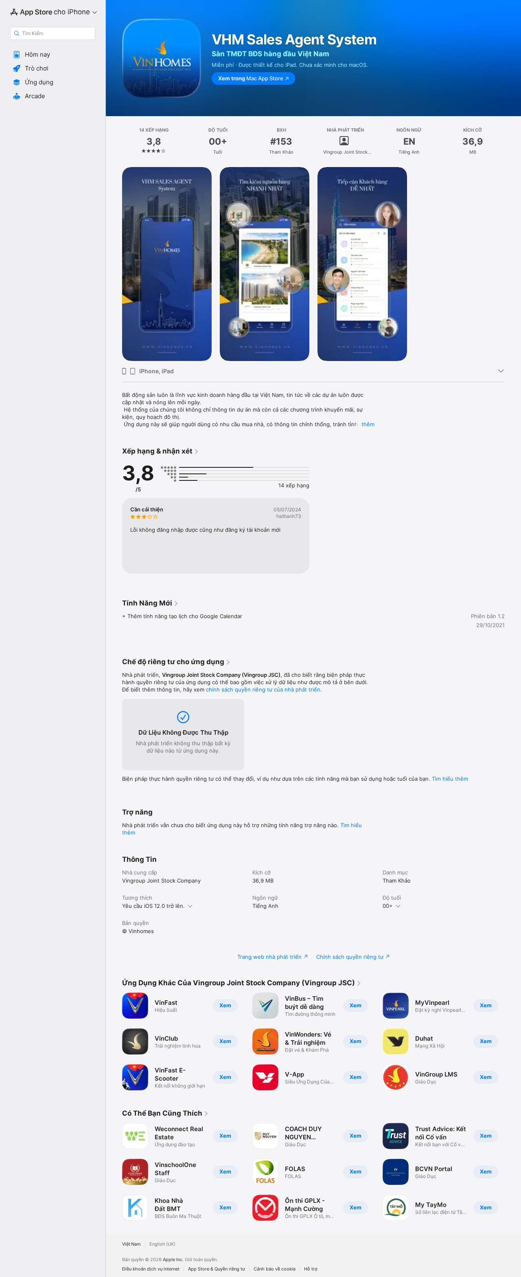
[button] (53, 54)
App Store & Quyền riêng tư (216, 1269)
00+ (388, 906)
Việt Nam (131, 1244)
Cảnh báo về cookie (275, 1269)
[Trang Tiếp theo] (513, 1041)
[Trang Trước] (114, 1041)
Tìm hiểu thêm (450, 778)
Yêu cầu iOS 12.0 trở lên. (153, 906)
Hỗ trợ (310, 1269)
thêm (367, 424)
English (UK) (162, 1244)
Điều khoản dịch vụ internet (151, 1269)
